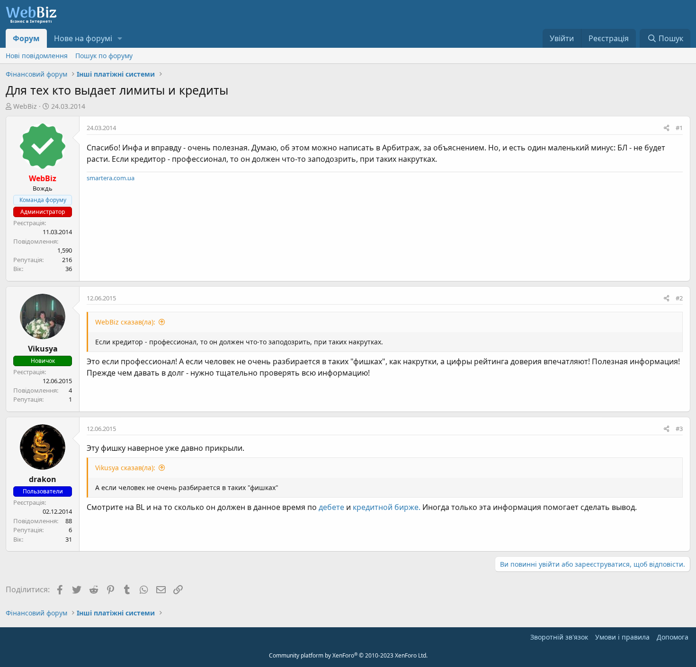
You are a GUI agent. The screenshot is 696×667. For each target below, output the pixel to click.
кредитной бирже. (386, 507)
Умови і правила (622, 636)
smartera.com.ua (110, 178)
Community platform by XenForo (348, 655)
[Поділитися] (666, 128)
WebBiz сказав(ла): (125, 321)
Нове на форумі (83, 38)
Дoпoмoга (672, 636)
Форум (26, 38)
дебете (331, 507)
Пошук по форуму (104, 55)
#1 (679, 127)
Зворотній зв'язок (559, 636)
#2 (679, 298)
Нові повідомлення (37, 55)
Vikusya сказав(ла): (125, 467)
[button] (120, 38)
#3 (679, 428)
